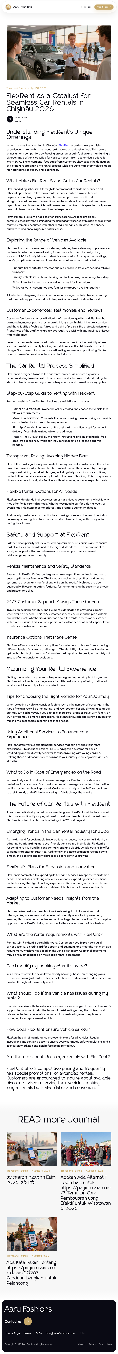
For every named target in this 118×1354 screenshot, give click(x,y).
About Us (82, 1344)
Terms (101, 1344)
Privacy (92, 1344)
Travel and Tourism (17, 88)
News (27, 1333)
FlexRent (64, 145)
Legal (109, 1344)
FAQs (39, 1333)
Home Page (13, 1333)
